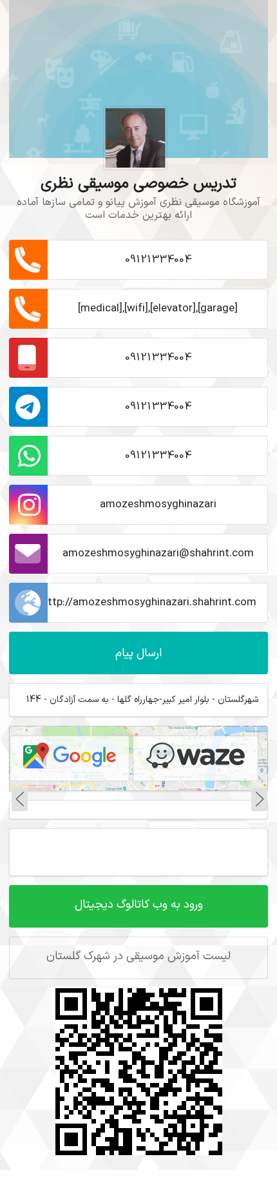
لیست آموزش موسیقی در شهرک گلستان (138, 956)
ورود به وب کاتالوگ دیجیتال (139, 904)
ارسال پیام (138, 653)
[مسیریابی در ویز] (195, 758)
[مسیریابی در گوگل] (69, 758)
